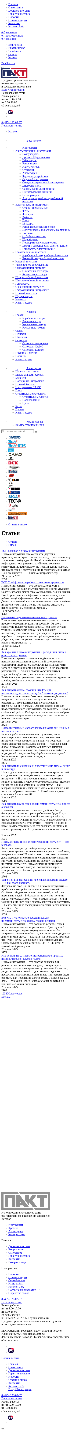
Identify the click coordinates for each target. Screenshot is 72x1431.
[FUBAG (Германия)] (11, 476)
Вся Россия (15, 44)
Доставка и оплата (19, 10)
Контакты (14, 23)
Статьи (12, 541)
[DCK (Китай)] (13, 463)
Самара (12, 54)
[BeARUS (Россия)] (17, 446)
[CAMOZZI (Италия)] (10, 459)
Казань (12, 57)
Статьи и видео (17, 20)
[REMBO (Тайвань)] (14, 493)
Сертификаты (16, 1280)
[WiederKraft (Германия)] (17, 514)
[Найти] (35, 431)
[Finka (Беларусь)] (12, 472)
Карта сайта (15, 1283)
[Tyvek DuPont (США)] (11, 510)
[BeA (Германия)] (12, 442)
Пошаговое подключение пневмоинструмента (29, 617)
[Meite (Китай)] (10, 484)
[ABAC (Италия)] (14, 438)
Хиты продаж (23, 302)
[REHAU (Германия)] (14, 488)
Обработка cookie (18, 1293)
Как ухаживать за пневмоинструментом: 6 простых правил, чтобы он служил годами (32, 957)
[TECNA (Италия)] (14, 501)
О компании (15, 7)
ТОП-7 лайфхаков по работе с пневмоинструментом (32, 582)
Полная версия (10, 1358)
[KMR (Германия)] (13, 480)
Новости (13, 16)
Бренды (5, 996)
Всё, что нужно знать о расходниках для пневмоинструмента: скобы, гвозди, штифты (28, 919)
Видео (12, 544)
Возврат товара (17, 1262)
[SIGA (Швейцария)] (14, 497)
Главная (13, 4)
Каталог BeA (16, 26)
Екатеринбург (16, 47)
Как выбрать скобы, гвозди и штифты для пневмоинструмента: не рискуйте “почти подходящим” (34, 691)
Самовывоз (15, 1252)
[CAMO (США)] (15, 455)
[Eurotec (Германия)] (14, 467)
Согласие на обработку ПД (24, 1289)
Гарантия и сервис (19, 13)
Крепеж (13, 1228)
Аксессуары (15, 1231)
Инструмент (15, 1224)
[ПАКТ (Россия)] (13, 518)
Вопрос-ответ (16, 1249)
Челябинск (14, 51)
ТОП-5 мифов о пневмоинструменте (23, 550)
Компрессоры (16, 1234)
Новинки (20, 299)
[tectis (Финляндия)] (13, 505)
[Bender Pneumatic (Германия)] (11, 451)
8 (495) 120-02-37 (11, 122)
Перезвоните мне (11, 125)
